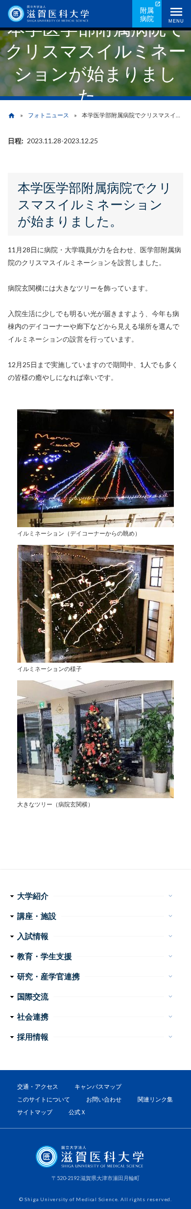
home (11, 115)
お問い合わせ (103, 1099)
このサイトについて (43, 1099)
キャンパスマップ (97, 1086)
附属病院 (147, 14)
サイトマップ (34, 1112)
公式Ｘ (77, 1112)
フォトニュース (48, 115)
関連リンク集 (155, 1099)
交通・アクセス (37, 1086)
